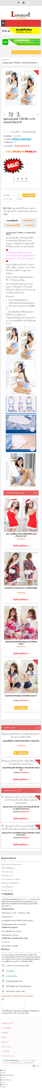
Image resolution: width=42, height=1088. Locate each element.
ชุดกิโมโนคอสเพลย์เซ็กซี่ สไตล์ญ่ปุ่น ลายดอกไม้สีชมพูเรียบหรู (21, 643)
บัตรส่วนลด (6, 1046)
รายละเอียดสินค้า (12, 221)
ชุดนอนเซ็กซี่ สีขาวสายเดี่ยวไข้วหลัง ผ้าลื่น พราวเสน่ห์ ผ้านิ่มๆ (21, 741)
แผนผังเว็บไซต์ (7, 1023)
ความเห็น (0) (29, 225)
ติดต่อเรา (5, 1042)
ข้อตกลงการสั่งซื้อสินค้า (10, 883)
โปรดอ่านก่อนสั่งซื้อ (13, 225)
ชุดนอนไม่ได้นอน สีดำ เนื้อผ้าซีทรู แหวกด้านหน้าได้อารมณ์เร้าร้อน (21, 769)
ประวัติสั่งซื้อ (6, 1028)
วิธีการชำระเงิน (7, 872)
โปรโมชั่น (6, 1051)
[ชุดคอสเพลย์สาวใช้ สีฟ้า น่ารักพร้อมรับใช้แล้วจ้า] (21, 87)
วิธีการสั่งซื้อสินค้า (8, 868)
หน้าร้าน (3, 1073)
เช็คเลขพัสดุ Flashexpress (12, 864)
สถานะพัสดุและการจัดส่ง (11, 879)
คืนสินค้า (5, 1032)
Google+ (6, 1063)
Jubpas (21, 1063)
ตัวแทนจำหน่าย (7, 875)
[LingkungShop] (21, 15)
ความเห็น (15, 132)
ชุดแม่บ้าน (11, 211)
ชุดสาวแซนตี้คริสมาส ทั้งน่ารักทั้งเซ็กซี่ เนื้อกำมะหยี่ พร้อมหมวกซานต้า (21, 535)
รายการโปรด (9, 199)
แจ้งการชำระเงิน (8, 1056)
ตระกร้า (2, 1082)
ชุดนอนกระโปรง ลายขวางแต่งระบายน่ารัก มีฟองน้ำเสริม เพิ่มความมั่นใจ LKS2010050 (21, 808)
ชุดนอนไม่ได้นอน (20, 208)
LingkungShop (24, 1060)
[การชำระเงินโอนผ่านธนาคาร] (37, 1066)
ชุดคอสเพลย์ (23, 211)
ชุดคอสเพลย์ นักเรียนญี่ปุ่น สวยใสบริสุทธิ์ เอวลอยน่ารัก (21, 696)
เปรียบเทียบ (20, 199)
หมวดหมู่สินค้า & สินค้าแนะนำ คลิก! (25, 52)
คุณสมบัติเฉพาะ (29, 220)
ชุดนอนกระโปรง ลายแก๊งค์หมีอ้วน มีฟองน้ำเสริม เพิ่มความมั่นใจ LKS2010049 (21, 834)
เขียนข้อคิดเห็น (29, 132)
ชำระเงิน (3, 1087)
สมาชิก (2, 1077)
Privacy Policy (7, 890)
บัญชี (4, 1037)
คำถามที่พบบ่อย (7, 887)
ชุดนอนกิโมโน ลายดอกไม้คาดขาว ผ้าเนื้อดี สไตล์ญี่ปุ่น (21, 588)
